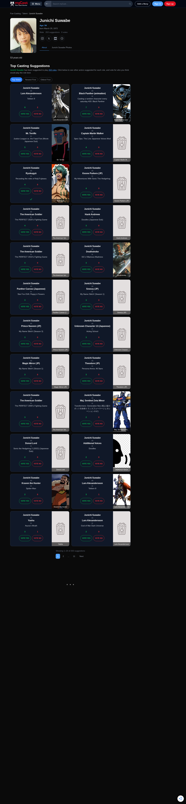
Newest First (30, 80)
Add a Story (142, 4)
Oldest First (46, 80)
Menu (37, 4)
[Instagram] (42, 38)
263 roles (53, 70)
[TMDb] (62, 38)
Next (81, 556)
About (44, 47)
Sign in (157, 4)
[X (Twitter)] (49, 38)
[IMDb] (55, 38)
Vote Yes (25, 114)
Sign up (170, 4)
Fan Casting (15, 13)
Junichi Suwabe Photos (62, 47)
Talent (25, 13)
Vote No (37, 114)
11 (74, 556)
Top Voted (16, 80)
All (47, 4)
